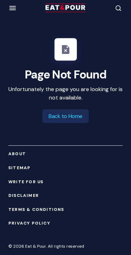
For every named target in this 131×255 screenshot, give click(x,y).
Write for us (25, 182)
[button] (12, 8)
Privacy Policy (29, 223)
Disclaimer (23, 195)
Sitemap (19, 168)
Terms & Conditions (36, 209)
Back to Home (65, 116)
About (17, 154)
